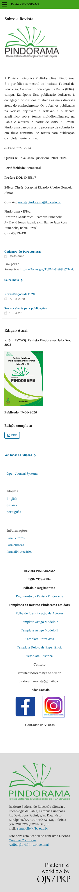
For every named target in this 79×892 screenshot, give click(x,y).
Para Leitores (16, 538)
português (14, 512)
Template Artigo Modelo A (39, 622)
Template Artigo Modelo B (39, 630)
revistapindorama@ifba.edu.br (39, 202)
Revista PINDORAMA (25, 4)
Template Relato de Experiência (39, 647)
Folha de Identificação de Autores (39, 613)
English (12, 499)
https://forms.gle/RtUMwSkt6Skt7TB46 (46, 269)
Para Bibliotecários (19, 551)
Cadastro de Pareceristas (22, 252)
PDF (14, 435)
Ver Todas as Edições (18, 455)
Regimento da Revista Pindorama (39, 596)
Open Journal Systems (22, 473)
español (12, 505)
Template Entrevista (39, 639)
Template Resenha (39, 656)
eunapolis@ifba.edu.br (32, 828)
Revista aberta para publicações (25, 308)
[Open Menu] (4, 4)
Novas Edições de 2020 (19, 294)
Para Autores (15, 545)
